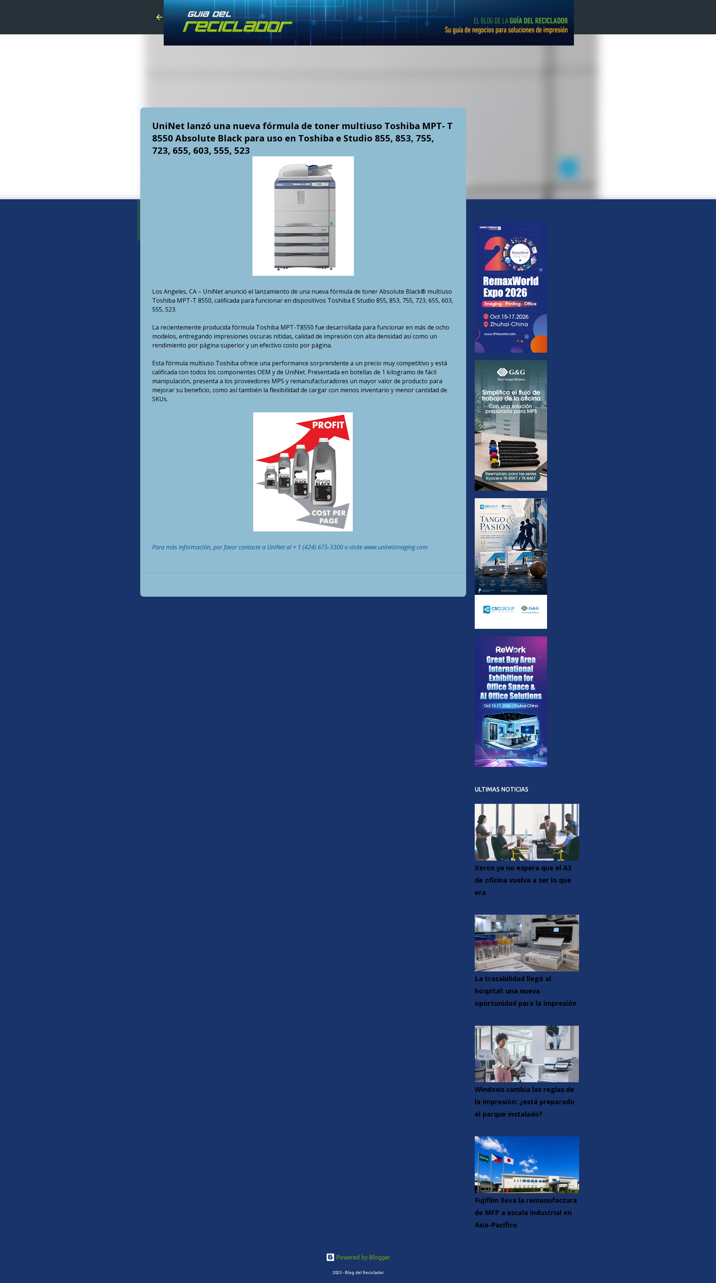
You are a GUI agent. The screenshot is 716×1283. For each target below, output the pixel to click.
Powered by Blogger (362, 1257)
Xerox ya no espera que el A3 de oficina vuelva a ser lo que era (523, 880)
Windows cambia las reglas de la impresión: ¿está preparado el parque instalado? (525, 1101)
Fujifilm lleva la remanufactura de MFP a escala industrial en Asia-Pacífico (526, 1212)
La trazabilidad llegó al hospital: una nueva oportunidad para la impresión (526, 991)
